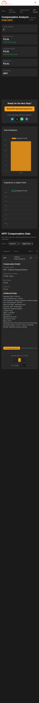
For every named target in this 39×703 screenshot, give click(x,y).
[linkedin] (12, 119)
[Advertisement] (15, 86)
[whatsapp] (22, 119)
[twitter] (17, 119)
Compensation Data (24, 11)
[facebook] (26, 119)
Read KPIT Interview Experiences (19, 109)
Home (3, 11)
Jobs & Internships (12, 11)
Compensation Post (12, 348)
